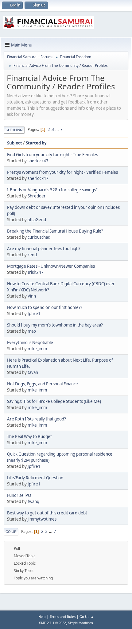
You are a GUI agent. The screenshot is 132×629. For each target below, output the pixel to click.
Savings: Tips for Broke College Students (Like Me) (54, 401)
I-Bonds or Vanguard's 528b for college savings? (52, 190)
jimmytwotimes (42, 519)
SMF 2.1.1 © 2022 (52, 623)
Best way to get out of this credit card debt (47, 513)
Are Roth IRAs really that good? (36, 419)
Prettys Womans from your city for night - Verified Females (62, 172)
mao (32, 331)
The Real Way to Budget (29, 436)
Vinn (32, 296)
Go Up (11, 531)
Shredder (37, 196)
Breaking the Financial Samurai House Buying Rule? (55, 231)
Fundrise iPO (19, 495)
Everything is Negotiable (30, 342)
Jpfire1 (34, 313)
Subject (14, 143)
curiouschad (39, 237)
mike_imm (37, 348)
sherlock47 (38, 161)
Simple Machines (80, 623)
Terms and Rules (63, 616)
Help (42, 616)
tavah (33, 372)
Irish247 (36, 272)
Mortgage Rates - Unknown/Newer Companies (51, 266)
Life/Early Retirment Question (35, 478)
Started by (36, 143)
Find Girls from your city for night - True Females (52, 154)
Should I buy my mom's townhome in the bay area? (55, 325)
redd (32, 255)
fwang (33, 501)
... (57, 129)
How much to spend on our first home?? (44, 307)
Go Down (14, 130)
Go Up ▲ (87, 616)
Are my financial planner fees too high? (43, 248)
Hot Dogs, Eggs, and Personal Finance (42, 384)
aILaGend (37, 219)
